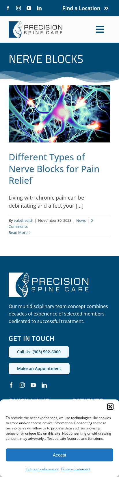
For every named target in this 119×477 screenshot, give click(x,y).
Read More (18, 232)
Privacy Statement (75, 469)
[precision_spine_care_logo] (36, 23)
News (81, 220)
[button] (110, 407)
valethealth (23, 220)
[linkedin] (39, 8)
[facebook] (8, 8)
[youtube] (29, 8)
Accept (59, 454)
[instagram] (18, 8)
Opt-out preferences (42, 469)
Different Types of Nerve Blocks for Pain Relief (54, 168)
